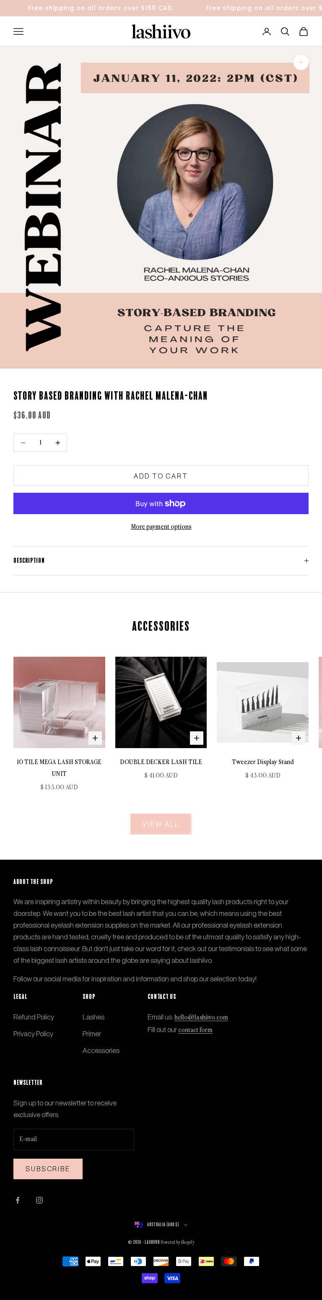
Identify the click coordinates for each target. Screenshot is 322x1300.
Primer (92, 1034)
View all (161, 824)
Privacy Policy (33, 1034)
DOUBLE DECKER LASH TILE (161, 762)
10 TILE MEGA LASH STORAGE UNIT (59, 768)
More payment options (161, 526)
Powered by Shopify (178, 1242)
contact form (195, 1030)
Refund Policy (33, 1017)
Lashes (93, 1017)
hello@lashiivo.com (201, 1017)
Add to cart (161, 476)
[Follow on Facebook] (17, 1200)
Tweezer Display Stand (263, 762)
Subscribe (48, 1169)
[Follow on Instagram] (39, 1200)
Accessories (101, 1050)
